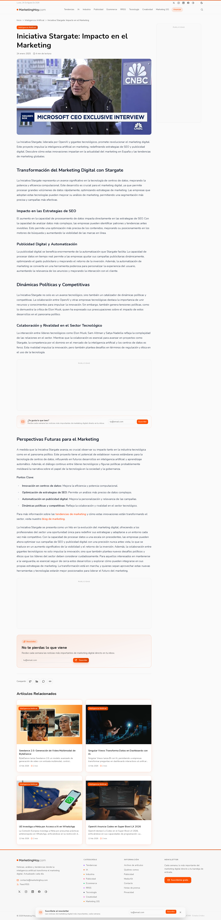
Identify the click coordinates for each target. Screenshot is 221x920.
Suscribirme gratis (179, 880)
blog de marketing (53, 519)
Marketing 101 (162, 9)
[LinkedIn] (183, 3)
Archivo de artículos (133, 865)
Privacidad (129, 892)
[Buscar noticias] (202, 9)
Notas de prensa (132, 887)
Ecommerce (112, 9)
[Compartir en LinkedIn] (37, 681)
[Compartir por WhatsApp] (43, 681)
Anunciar (177, 9)
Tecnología (134, 9)
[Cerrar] (180, 912)
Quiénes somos (131, 869)
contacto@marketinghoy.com (34, 880)
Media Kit (128, 878)
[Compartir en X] (30, 681)
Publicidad (98, 9)
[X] (174, 3)
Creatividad (147, 9)
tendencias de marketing (70, 514)
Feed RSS (24, 884)
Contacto (128, 883)
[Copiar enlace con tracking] (50, 681)
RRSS (123, 9)
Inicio (19, 20)
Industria (87, 9)
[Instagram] (178, 3)
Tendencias (69, 9)
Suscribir (142, 421)
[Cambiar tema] (201, 3)
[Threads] (193, 3)
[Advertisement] (84, 387)
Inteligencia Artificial (34, 20)
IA (79, 9)
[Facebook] (188, 3)
